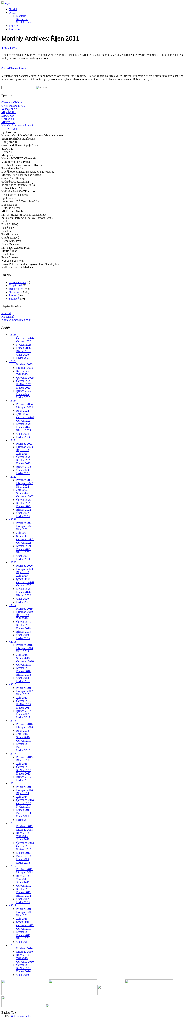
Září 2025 (22, 374)
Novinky (14, 9)
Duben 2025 (23, 387)
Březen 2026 (23, 351)
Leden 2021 (23, 559)
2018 (13, 641)
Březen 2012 (23, 895)
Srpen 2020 (23, 578)
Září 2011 (21, 918)
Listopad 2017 (24, 691)
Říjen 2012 (22, 875)
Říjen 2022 (22, 486)
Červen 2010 (23, 964)
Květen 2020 (23, 588)
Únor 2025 (22, 394)
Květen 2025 (23, 384)
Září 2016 (22, 733)
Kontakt (21, 15)
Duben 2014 (23, 809)
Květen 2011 (23, 931)
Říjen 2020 (22, 572)
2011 (13, 905)
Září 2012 (22, 879)
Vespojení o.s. (9, 109)
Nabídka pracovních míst (15, 319)
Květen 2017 (23, 704)
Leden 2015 (23, 780)
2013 (13, 823)
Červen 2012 (23, 885)
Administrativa (17, 282)
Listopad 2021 (24, 526)
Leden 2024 (23, 437)
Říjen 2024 (22, 410)
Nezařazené (15, 292)
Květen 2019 (23, 625)
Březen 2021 (23, 552)
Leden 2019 (23, 638)
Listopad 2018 (24, 648)
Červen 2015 (23, 766)
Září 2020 (22, 575)
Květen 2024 (23, 423)
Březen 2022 (23, 509)
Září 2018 (22, 654)
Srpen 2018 (23, 658)
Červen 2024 (23, 420)
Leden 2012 (23, 902)
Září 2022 (22, 489)
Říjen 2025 (22, 371)
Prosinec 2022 (24, 479)
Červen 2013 (23, 846)
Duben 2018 (23, 671)
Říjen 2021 (22, 529)
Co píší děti (15, 285)
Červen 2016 (23, 740)
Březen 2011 (23, 938)
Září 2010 (22, 958)
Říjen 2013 (22, 832)
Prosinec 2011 (24, 908)
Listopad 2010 (24, 951)
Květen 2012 (23, 889)
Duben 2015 (23, 773)
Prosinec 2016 (24, 724)
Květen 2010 (23, 968)
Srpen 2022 (23, 493)
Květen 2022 (23, 503)
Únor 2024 (22, 433)
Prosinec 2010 (24, 948)
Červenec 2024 (25, 417)
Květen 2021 (23, 545)
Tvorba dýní (9, 47)
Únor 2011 (22, 941)
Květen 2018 (23, 667)
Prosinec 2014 (24, 786)
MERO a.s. (8, 122)
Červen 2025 (23, 380)
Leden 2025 (23, 397)
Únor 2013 (22, 859)
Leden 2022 (23, 516)
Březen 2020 (23, 595)
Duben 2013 (23, 852)
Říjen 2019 (22, 615)
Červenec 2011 (25, 925)
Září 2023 (22, 453)
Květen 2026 (23, 344)
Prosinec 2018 (24, 644)
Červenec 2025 (25, 377)
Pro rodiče (15, 29)
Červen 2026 (23, 341)
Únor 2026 (22, 354)
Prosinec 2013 (24, 826)
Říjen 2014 (22, 793)
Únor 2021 (22, 555)
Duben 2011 (23, 935)
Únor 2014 (22, 816)
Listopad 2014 (24, 790)
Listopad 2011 (24, 912)
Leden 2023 (23, 473)
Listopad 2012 (24, 872)
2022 (13, 476)
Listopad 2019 (24, 611)
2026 (13, 334)
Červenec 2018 (25, 661)
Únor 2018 (22, 677)
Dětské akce (16, 288)
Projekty (14, 25)
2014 (13, 783)
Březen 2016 (23, 747)
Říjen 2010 (22, 955)
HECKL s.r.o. (9, 128)
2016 (13, 720)
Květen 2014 (23, 806)
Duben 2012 (23, 892)
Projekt (13, 295)
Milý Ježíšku (8, 112)
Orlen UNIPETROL (13, 105)
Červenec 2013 (25, 842)
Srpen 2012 (23, 882)
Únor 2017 (22, 714)
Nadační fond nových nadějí (17, 125)
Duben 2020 (23, 592)
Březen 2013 (23, 856)
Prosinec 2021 (24, 522)
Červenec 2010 (25, 961)
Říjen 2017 (22, 694)
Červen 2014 (23, 803)
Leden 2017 (23, 717)
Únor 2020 (22, 598)
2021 (13, 519)
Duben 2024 (23, 427)
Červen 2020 (23, 585)
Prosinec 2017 (24, 687)
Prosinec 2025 (24, 364)
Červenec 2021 (25, 539)
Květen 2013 (23, 849)
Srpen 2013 (23, 839)
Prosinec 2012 (24, 869)
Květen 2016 (23, 743)
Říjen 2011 (22, 915)
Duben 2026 (23, 348)
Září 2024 (22, 413)
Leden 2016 (23, 750)
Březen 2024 (23, 430)
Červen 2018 (23, 664)
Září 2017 (22, 697)
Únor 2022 (22, 512)
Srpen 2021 (23, 536)
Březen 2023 (23, 466)
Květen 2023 (23, 460)
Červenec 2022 (25, 496)
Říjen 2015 (22, 760)
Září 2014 (22, 796)
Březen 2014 (23, 813)
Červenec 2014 (25, 799)
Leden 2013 (23, 862)
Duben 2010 (23, 971)
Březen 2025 (23, 390)
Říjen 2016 (22, 730)
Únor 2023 (22, 470)
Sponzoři (14, 298)
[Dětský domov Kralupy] (5, 3)
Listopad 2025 (24, 367)
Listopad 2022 (24, 483)
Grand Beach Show (13, 68)
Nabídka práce (24, 22)
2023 (13, 440)
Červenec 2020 (25, 582)
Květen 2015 (23, 770)
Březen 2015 (23, 776)
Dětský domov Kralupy (21, 1016)
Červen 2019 (23, 621)
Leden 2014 (23, 819)
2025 (13, 361)
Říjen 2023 (22, 450)
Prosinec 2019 (24, 608)
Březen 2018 (23, 674)
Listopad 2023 (24, 446)
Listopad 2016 (24, 727)
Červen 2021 (23, 542)
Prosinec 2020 (24, 565)
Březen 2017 (23, 710)
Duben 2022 (23, 506)
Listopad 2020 (24, 569)
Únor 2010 (22, 974)
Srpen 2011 (22, 922)
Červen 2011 (23, 928)
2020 (13, 562)
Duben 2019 (23, 628)
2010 (13, 945)
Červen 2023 (23, 456)
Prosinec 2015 (24, 757)
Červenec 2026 (25, 338)
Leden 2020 (23, 602)
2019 (13, 605)
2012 (13, 865)
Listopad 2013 (24, 829)
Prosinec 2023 (24, 443)
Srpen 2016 (23, 737)
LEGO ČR (7, 115)
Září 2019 (22, 618)
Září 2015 (22, 763)
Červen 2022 (23, 499)
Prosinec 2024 (24, 404)
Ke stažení (22, 19)
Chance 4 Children (12, 102)
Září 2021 (22, 532)
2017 (13, 684)
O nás (12, 12)
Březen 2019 (23, 631)
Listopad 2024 (24, 407)
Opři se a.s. (8, 118)
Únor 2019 (22, 635)
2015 (13, 753)
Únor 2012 (22, 898)
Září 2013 (22, 836)
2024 (13, 400)
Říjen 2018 (22, 651)
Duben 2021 (23, 549)
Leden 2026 (23, 357)
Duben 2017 (23, 707)
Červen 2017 (23, 700)
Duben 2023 (23, 463)
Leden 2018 (23, 681)
